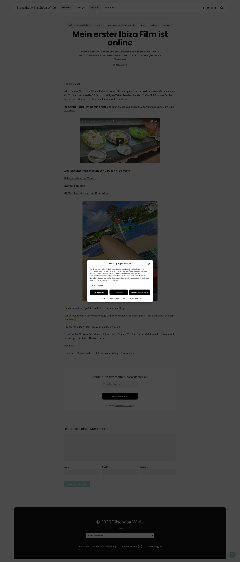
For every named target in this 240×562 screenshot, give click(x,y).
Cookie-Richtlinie (106, 298)
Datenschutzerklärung (122, 298)
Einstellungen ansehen (140, 292)
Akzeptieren (99, 292)
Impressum (136, 298)
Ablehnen (118, 292)
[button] (149, 263)
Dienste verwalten (97, 285)
